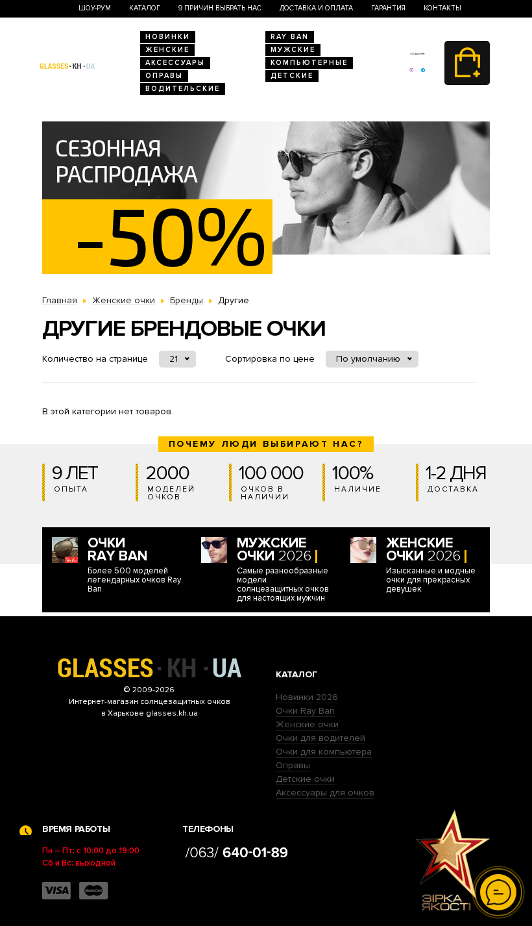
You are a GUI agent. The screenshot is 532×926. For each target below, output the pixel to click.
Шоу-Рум (95, 8)
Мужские (293, 49)
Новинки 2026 (307, 697)
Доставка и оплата (316, 8)
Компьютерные (309, 62)
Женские (167, 49)
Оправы (164, 75)
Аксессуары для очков (325, 792)
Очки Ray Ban (305, 710)
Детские (292, 75)
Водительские (182, 88)
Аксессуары (175, 62)
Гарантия (388, 8)
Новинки (167, 36)
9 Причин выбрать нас (219, 8)
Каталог (144, 8)
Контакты (442, 8)
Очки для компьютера (324, 751)
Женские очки (307, 724)
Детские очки (305, 778)
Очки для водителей (320, 738)
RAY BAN (290, 36)
